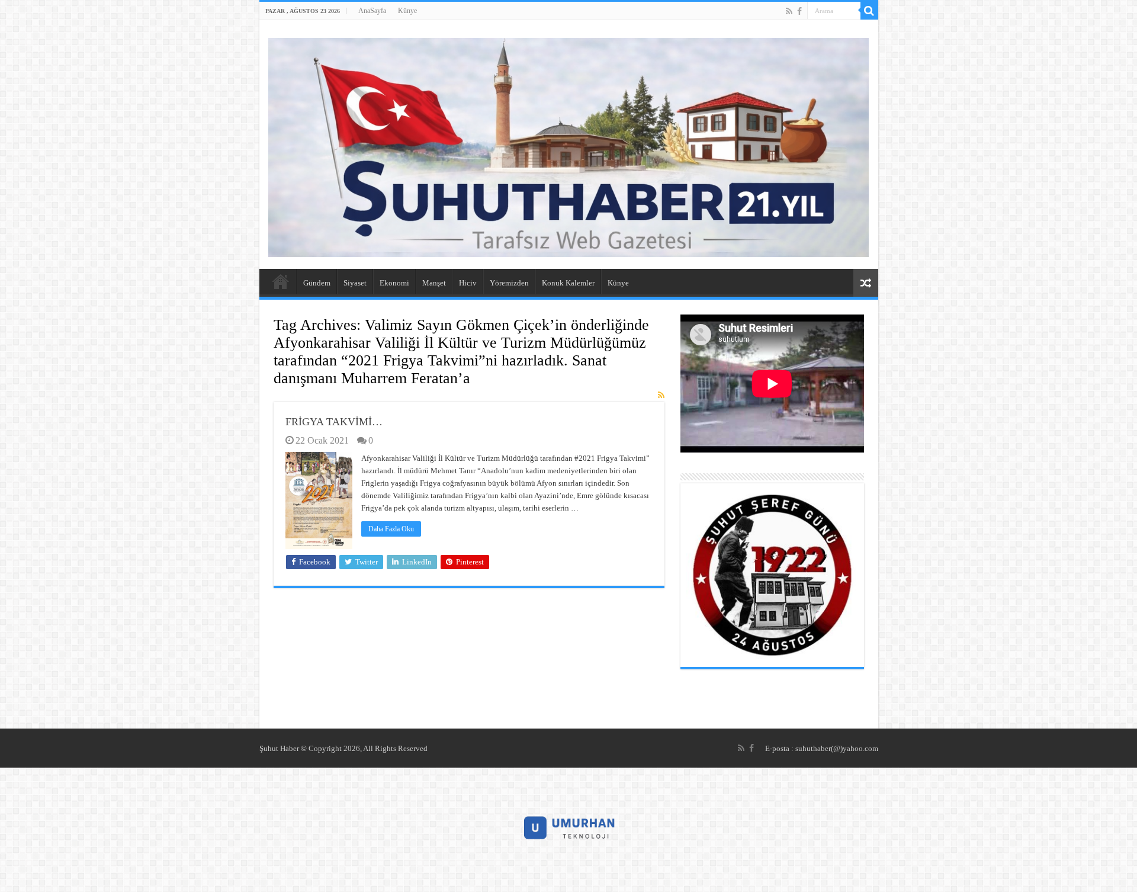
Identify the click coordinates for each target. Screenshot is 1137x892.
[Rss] (789, 11)
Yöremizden (509, 282)
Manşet (434, 282)
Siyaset (355, 282)
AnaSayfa (372, 11)
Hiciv (468, 282)
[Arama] (869, 11)
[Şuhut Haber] (568, 145)
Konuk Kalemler (568, 282)
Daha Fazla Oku (391, 529)
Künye (407, 11)
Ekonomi (394, 282)
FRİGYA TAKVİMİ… (334, 422)
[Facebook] (799, 11)
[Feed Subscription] (661, 395)
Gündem (316, 282)
